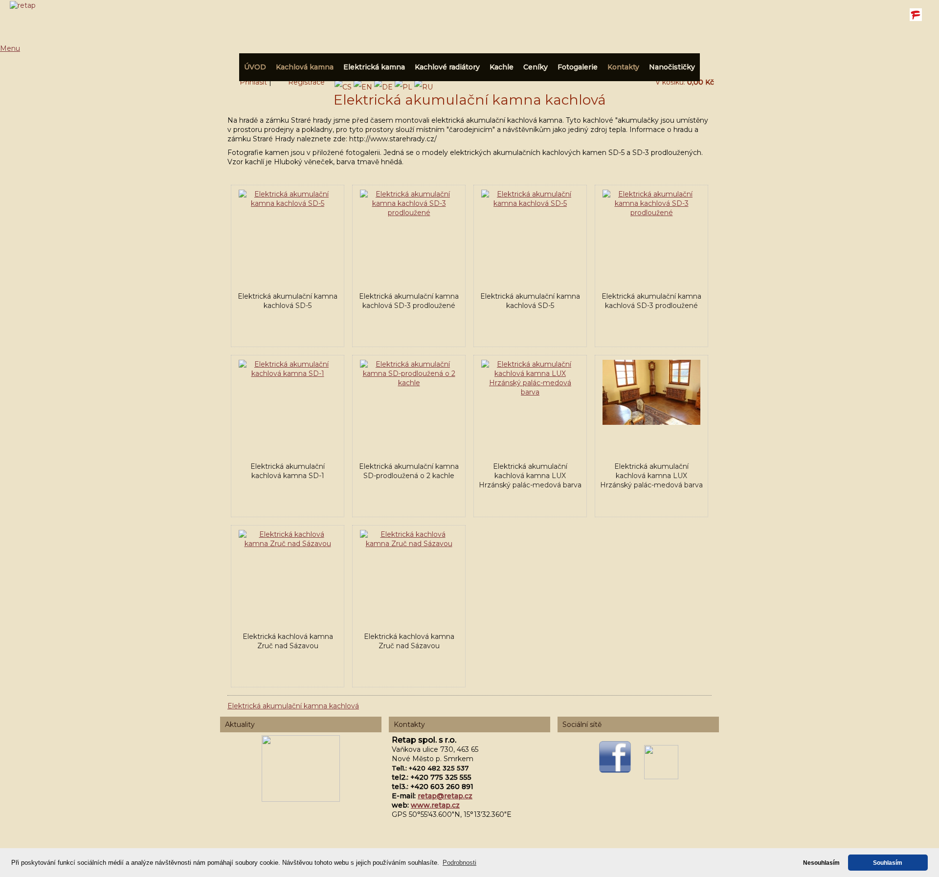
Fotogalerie (578, 67)
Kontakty (623, 67)
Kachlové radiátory (447, 67)
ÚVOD (255, 67)
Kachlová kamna (305, 67)
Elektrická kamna (374, 67)
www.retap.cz (435, 805)
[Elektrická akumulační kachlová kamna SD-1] (287, 373)
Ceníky (535, 67)
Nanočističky (672, 67)
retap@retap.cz (445, 795)
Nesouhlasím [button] (821, 862)
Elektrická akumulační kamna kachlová (293, 706)
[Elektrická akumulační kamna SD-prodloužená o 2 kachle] (409, 382)
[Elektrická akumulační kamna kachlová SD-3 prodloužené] (409, 212)
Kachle (502, 67)
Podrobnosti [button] (459, 862)
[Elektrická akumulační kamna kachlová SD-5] (287, 203)
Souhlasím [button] (887, 862)
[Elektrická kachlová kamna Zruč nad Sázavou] (287, 543)
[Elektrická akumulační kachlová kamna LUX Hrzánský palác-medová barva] (530, 392)
